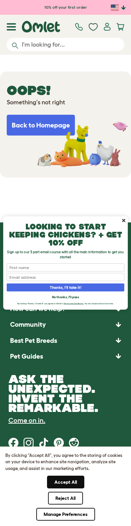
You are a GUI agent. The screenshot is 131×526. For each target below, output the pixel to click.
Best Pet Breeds (33, 340)
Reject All (65, 498)
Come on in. (26, 420)
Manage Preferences (66, 514)
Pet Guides (26, 356)
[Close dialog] (124, 220)
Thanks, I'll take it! (65, 287)
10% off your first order (65, 7)
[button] (65, 356)
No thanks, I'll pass (65, 297)
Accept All (65, 482)
